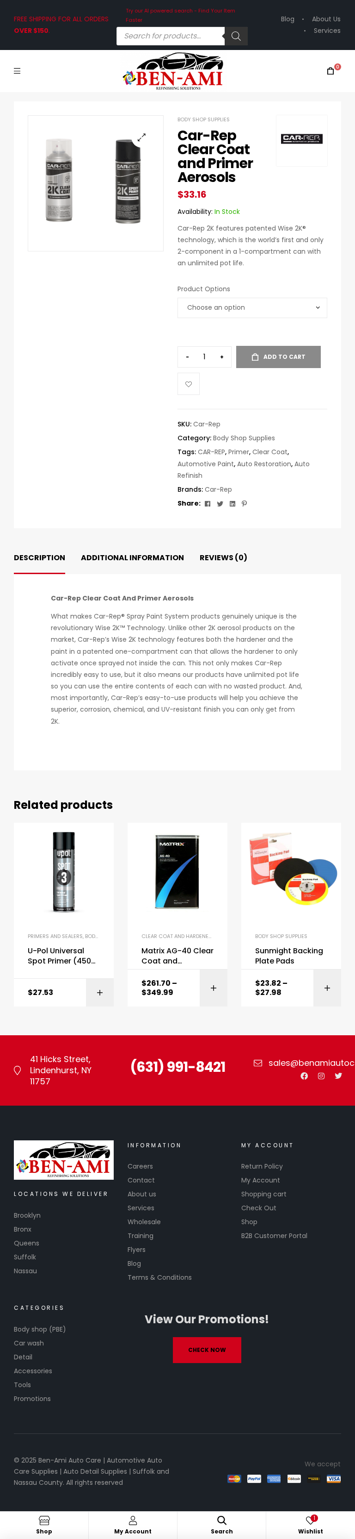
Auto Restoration (264, 464)
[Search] (236, 36)
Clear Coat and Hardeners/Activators (195, 936)
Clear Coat (270, 452)
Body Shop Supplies (204, 119)
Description (39, 557)
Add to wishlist (189, 384)
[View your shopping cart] (330, 71)
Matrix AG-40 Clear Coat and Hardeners (177, 956)
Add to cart (284, 357)
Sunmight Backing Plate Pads (289, 956)
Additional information (132, 557)
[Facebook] (304, 1076)
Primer (238, 452)
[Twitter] (338, 1076)
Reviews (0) (223, 557)
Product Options (204, 289)
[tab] (39, 558)
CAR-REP (211, 452)
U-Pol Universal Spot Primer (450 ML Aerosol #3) (59, 956)
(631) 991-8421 (177, 1067)
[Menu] (17, 70)
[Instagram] (321, 1076)
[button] (141, 137)
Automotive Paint (206, 464)
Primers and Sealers (55, 936)
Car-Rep (218, 489)
